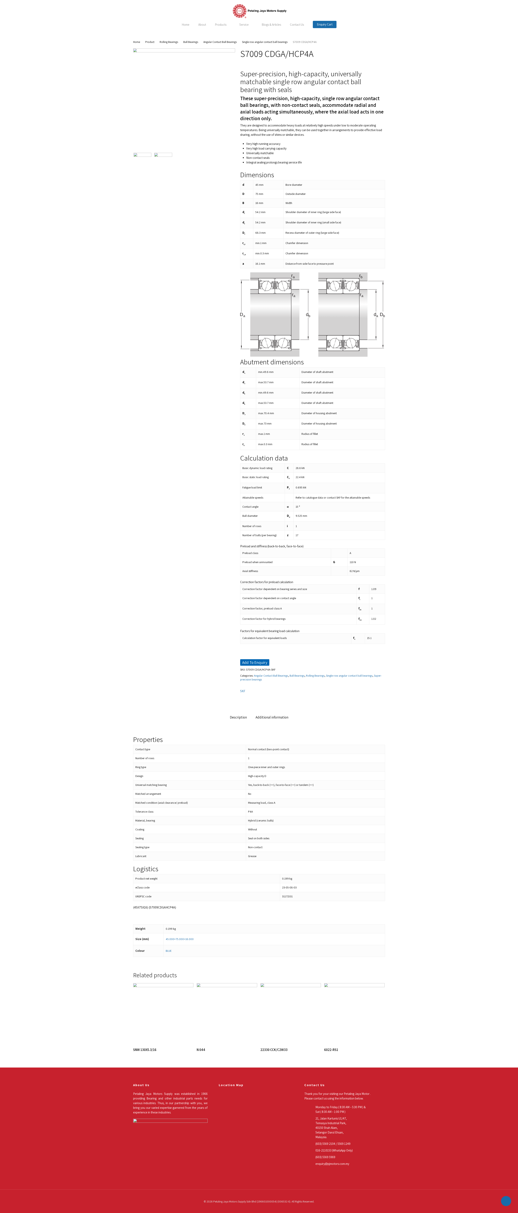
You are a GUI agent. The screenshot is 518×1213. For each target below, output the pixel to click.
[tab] (238, 717)
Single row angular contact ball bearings (265, 42)
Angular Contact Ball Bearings (220, 42)
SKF (242, 691)
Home (136, 42)
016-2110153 (323, 1150)
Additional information (272, 717)
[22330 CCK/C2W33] (290, 1013)
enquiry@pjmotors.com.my (332, 1164)
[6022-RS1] (354, 1013)
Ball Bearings (190, 42)
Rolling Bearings (169, 42)
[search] (501, 11)
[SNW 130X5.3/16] (163, 1013)
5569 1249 (344, 1144)
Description (238, 717)
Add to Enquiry (254, 662)
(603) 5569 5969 (325, 1157)
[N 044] (227, 1013)
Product (149, 42)
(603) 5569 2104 (325, 1144)
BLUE (169, 951)
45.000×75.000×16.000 (180, 939)
